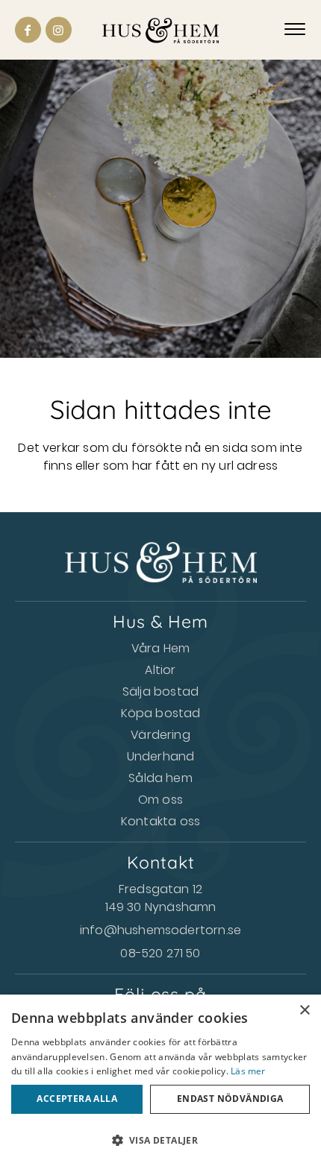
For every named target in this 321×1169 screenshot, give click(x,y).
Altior (160, 669)
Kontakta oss (160, 821)
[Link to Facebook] (28, 30)
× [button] (304, 1010)
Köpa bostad (161, 713)
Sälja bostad (160, 691)
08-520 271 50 (160, 953)
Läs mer (248, 1071)
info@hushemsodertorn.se (160, 930)
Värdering (160, 734)
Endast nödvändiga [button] (230, 1098)
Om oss (160, 799)
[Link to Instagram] (59, 30)
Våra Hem (160, 648)
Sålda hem (160, 778)
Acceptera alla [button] (77, 1098)
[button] (160, 1140)
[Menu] (295, 30)
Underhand (161, 756)
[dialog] (160, 1082)
